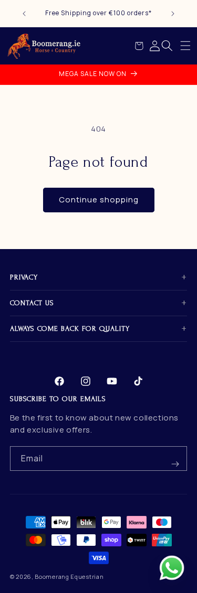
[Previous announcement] (24, 13)
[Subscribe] (174, 458)
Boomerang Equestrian (69, 576)
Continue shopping (99, 199)
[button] (185, 45)
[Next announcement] (172, 13)
